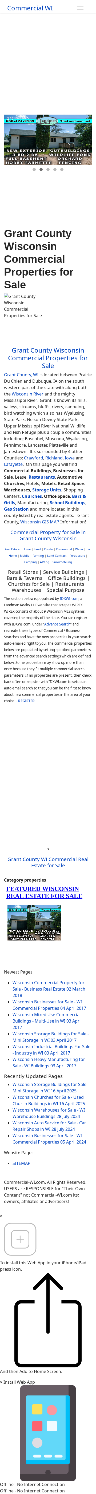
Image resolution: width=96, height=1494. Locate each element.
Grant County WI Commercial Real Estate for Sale (48, 862)
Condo (48, 549)
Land (37, 549)
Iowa (70, 458)
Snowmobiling (62, 562)
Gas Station (16, 509)
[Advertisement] (48, 64)
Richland (54, 458)
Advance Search (57, 624)
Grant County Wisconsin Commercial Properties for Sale (48, 358)
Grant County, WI (21, 375)
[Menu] (80, 8)
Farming (38, 556)
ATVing (44, 562)
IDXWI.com (69, 598)
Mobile (24, 556)
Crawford (33, 458)
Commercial (64, 549)
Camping (30, 562)
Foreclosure (77, 556)
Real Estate (12, 549)
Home (27, 549)
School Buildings (67, 503)
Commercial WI (30, 8)
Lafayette (13, 464)
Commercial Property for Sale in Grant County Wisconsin (48, 535)
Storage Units (46, 490)
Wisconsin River (27, 394)
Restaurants (42, 477)
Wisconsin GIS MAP (39, 522)
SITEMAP (21, 1163)
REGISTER (26, 700)
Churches (32, 496)
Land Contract (56, 556)
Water (79, 549)
